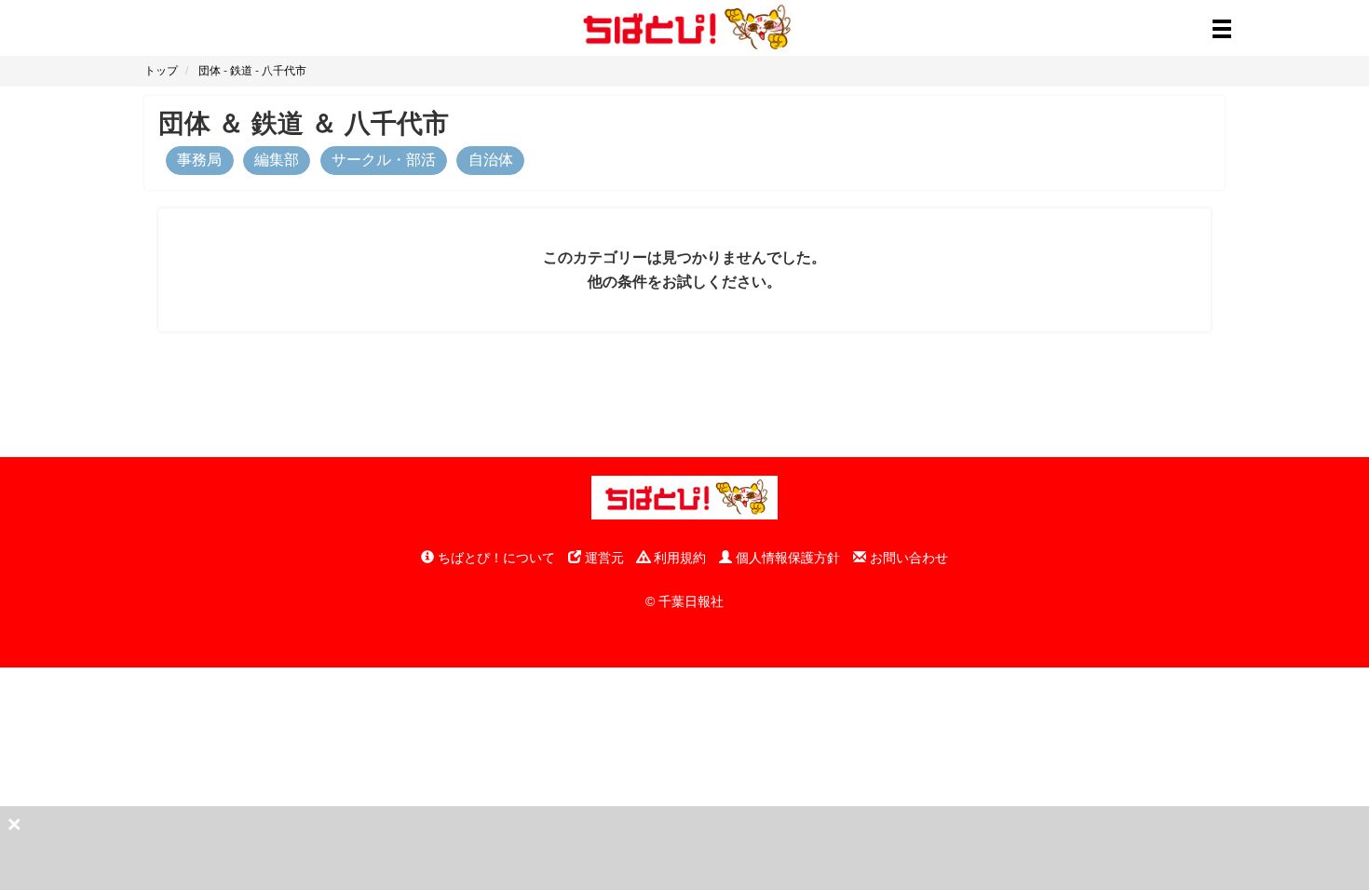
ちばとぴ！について (494, 557)
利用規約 (678, 557)
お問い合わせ (907, 557)
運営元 (602, 557)
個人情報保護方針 (786, 557)
